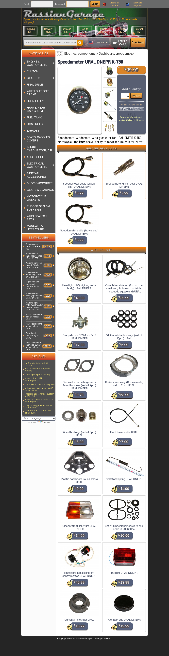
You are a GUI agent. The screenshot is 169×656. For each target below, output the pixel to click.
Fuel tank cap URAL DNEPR (124, 619)
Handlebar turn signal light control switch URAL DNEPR (79, 574)
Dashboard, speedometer (117, 53)
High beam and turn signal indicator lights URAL (32, 285)
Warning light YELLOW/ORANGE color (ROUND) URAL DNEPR (34, 306)
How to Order (84, 30)
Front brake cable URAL (124, 432)
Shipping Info (30, 30)
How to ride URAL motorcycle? (33, 380)
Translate (47, 422)
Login (95, 4)
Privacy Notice (102, 30)
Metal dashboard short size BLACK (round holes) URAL (33, 346)
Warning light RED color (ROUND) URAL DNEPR (34, 265)
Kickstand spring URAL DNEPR (124, 479)
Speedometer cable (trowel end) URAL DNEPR (34, 255)
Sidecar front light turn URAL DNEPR (79, 527)
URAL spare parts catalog (37, 375)
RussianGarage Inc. (86, 638)
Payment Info (66, 30)
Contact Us (139, 30)
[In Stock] (24, 246)
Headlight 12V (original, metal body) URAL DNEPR (79, 287)
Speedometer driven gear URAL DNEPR (123, 185)
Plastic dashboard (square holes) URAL (34, 316)
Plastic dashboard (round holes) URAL (34, 326)
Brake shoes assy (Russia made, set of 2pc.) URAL (124, 384)
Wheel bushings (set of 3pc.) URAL (79, 434)
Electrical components (80, 53)
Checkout (138, 42)
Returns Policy (121, 30)
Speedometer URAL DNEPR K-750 (33, 246)
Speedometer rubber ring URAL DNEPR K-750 (33, 274)
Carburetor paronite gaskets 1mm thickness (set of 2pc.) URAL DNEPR (79, 385)
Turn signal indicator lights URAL (32, 335)
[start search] (80, 43)
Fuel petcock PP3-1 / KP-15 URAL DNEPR (79, 337)
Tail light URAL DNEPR (124, 572)
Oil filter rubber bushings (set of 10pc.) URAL (124, 337)
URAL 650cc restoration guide (40, 385)
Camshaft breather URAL (79, 619)
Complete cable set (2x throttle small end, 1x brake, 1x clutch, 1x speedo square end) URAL (124, 288)
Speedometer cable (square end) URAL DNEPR (34, 295)
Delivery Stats (48, 30)
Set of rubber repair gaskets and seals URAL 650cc (124, 527)
